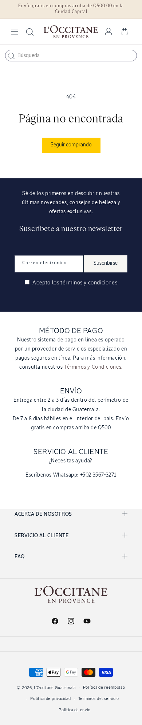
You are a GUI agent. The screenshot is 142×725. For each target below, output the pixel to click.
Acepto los (74, 282)
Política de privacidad (50, 699)
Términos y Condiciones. (93, 367)
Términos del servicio (98, 699)
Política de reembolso (104, 687)
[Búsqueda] (11, 56)
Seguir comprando (71, 144)
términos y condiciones (88, 282)
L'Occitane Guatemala (55, 688)
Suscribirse (106, 263)
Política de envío (74, 710)
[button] (15, 31)
